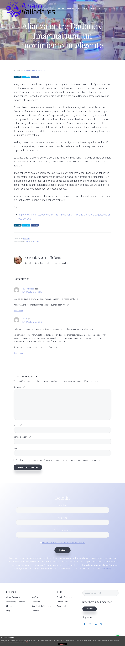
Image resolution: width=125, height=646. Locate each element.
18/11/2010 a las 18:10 (32, 322)
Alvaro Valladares (13, 597)
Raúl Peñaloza (28, 289)
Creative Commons (64, 597)
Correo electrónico (22, 437)
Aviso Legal (106, 568)
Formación (36, 602)
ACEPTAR (62, 644)
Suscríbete (89, 609)
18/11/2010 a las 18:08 (32, 292)
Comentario (19, 387)
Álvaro (24, 319)
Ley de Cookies (62, 602)
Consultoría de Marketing (41, 606)
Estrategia (35, 241)
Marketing (26, 239)
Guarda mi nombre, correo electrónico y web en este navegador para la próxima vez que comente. (58, 460)
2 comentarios (40, 70)
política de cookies (31, 642)
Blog (8, 611)
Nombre (18, 425)
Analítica (35, 597)
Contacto (35, 611)
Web (15, 448)
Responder (18, 311)
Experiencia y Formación (15, 602)
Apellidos (62, 517)
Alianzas (28, 241)
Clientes (9, 606)
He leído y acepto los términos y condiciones (63, 542)
